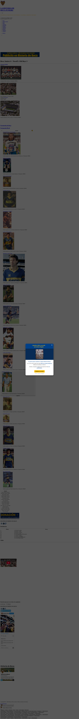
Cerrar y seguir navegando (39, 373)
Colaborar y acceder (39, 371)
